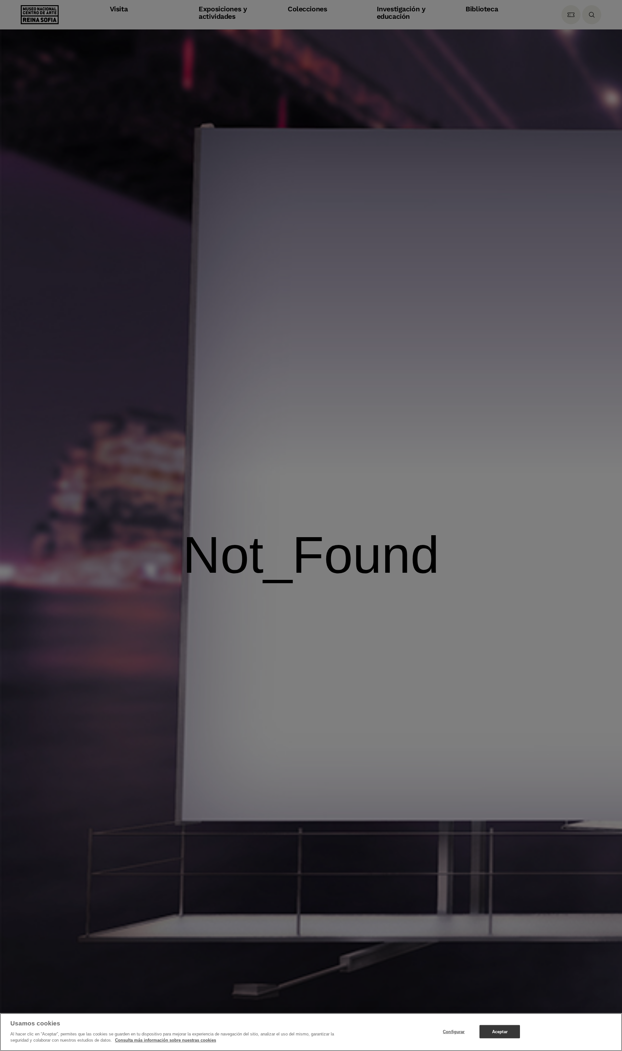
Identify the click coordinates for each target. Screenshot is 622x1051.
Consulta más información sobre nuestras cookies (165, 1040)
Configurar (454, 1031)
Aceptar (500, 1031)
